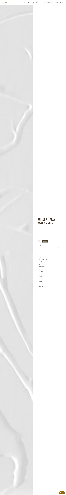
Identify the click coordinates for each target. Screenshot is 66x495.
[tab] (50, 255)
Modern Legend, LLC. (42, 234)
